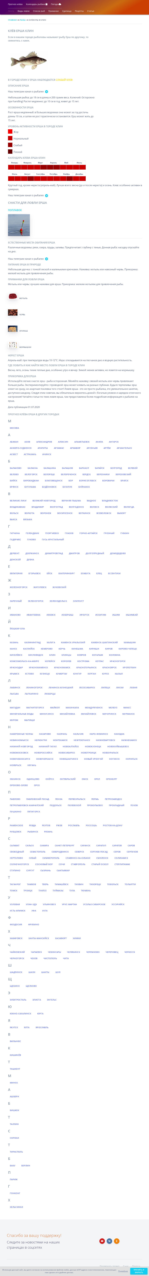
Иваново (15, 614)
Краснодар (16, 667)
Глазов (69, 533)
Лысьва (14, 693)
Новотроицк (88, 752)
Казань (14, 642)
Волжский (111, 507)
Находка (119, 734)
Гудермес (15, 539)
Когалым (97, 655)
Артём (107, 448)
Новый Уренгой (93, 759)
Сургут (30, 870)
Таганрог (15, 884)
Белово (14, 474)
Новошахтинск (69, 759)
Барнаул (84, 468)
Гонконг (15, 1193)
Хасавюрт (61, 938)
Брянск (14, 486)
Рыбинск (33, 831)
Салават (14, 845)
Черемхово (93, 952)
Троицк (28, 890)
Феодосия (16, 924)
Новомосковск (19, 752)
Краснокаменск (38, 667)
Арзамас (59, 448)
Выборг (121, 513)
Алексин (63, 441)
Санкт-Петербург (64, 845)
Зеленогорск (36, 601)
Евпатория (16, 573)
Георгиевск (52, 533)
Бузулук (67, 486)
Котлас (99, 661)
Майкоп (55, 707)
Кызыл (119, 673)
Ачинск (46, 454)
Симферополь (51, 858)
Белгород (116, 468)
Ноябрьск (15, 765)
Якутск (14, 1027)
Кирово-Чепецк (128, 648)
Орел (97, 779)
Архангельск (124, 448)
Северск (79, 851)
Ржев (59, 825)
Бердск (87, 474)
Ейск (49, 573)
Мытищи (29, 720)
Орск (37, 785)
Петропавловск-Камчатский (27, 805)
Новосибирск (66, 752)
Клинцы (66, 655)
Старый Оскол (100, 864)
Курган (92, 673)
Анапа (99, 441)
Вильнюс (15, 1041)
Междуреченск (94, 707)
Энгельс (52, 999)
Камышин (130, 642)
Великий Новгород (44, 500)
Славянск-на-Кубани (78, 858)
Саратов (117, 845)
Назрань (62, 734)
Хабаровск (16, 938)
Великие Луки (18, 500)
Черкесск (129, 952)
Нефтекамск (60, 740)
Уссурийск (118, 904)
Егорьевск (35, 573)
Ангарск (114, 441)
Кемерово (47, 648)
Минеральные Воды (22, 713)
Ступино (15, 870)
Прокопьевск (95, 805)
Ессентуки (114, 573)
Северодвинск (60, 851)
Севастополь (38, 851)
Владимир (38, 507)
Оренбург (111, 779)
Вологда (129, 507)
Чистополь (50, 958)
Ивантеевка (33, 614)
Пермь (95, 799)
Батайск (99, 468)
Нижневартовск (105, 740)
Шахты (45, 972)
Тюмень (86, 890)
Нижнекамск (129, 740)
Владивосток (110, 500)
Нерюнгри (41, 740)
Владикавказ (17, 507)
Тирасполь (16, 1151)
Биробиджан (31, 480)
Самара (44, 845)
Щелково (31, 986)
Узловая (15, 904)
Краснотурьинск (86, 667)
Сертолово (16, 858)
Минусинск (47, 713)
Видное (91, 500)
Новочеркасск (44, 759)
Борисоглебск (87, 480)
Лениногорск (34, 687)
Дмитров (74, 553)
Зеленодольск (58, 601)
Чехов (34, 958)
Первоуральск (77, 799)
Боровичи (108, 480)
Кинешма (77, 648)
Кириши (94, 648)
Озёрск (50, 779)
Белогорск (31, 474)
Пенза (58, 799)
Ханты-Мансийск (39, 938)
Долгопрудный (95, 553)
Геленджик (32, 533)
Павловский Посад (37, 799)
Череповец (112, 952)
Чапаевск (36, 952)
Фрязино (33, 924)
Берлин (25, 1165)
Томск (13, 890)
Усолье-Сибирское (94, 904)
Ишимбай (132, 614)
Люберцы (49, 693)
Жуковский (59, 587)
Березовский (123, 474)
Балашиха (50, 468)
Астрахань (30, 454)
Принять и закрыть (139, 1271)
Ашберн (14, 1096)
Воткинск (84, 513)
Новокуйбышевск (118, 746)
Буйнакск (84, 486)
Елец (99, 573)
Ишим (116, 614)
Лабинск (15, 687)
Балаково (16, 468)
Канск (13, 648)
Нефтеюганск (82, 740)
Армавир (75, 448)
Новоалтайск (71, 746)
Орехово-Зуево (19, 785)
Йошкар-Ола (17, 628)
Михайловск (88, 713)
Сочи (62, 864)
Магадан (15, 707)
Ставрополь (78, 864)
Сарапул (101, 845)
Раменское (16, 825)
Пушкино (15, 811)
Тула (72, 890)
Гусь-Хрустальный (53, 539)
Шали (32, 972)
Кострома (83, 661)
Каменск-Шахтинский (104, 642)
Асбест (14, 454)
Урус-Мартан (69, 904)
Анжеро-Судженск (21, 448)
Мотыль (23, 298)
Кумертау (61, 673)
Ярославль (42, 1027)
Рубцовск (15, 831)
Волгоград (56, 507)
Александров (44, 441)
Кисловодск (35, 655)
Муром (14, 720)
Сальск (29, 845)
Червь (22, 314)
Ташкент (15, 1068)
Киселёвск (16, 655)
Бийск (13, 480)
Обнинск (15, 779)
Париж (14, 1179)
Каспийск (29, 648)
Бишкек (14, 1110)
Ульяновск (49, 904)
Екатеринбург (66, 573)
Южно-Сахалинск (20, 1013)
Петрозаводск (113, 799)
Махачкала (72, 707)
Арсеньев (92, 448)
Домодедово (118, 553)
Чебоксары (54, 952)
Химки (77, 938)
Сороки (14, 1138)
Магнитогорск (35, 707)
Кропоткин (129, 667)
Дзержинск (32, 553)
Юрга (40, 1013)
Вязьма (27, 519)
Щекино (15, 986)
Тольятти (130, 884)
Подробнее (123, 1271)
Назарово (45, 734)
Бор (71, 480)
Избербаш (67, 614)
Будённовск (49, 486)
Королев (66, 661)
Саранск (85, 845)
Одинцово (33, 779)
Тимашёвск (61, 884)
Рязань (48, 831)
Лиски (120, 687)
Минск (14, 1082)
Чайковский (17, 952)
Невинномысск (19, 740)
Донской (15, 559)
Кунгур (77, 673)
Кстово (29, 673)
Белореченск (68, 474)
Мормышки (25, 347)
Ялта (26, 1027)
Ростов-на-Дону (112, 825)
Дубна (30, 559)
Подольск (56, 805)
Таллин (14, 1124)
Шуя (57, 972)
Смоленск (102, 858)
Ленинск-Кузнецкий (61, 687)
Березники (103, 474)
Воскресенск (65, 513)
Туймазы (58, 890)
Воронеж (45, 513)
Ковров (81, 655)
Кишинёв (15, 1055)
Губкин (124, 533)
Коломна (114, 655)
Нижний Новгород (21, 746)
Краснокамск (62, 667)
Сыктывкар (63, 870)
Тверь (45, 884)
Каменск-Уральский (73, 642)
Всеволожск (103, 513)
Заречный (16, 601)
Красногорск (118, 661)
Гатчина (15, 533)
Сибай (32, 858)
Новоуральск (110, 752)
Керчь (62, 648)
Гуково (31, 539)
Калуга (51, 642)
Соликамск (121, 858)
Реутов (46, 825)
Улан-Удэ (31, 904)
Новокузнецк (93, 746)
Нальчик (78, 734)
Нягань (32, 765)
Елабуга (85, 573)
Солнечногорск (19, 864)
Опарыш (23, 331)
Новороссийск (43, 752)
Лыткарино (31, 693)
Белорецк (49, 474)
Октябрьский (68, 779)
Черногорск (17, 958)
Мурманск (128, 713)
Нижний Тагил (48, 746)
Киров (109, 648)
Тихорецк (95, 884)
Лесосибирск (87, 687)
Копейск (50, 661)
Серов (117, 851)
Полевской (74, 805)
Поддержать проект (109, 1266)
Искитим (100, 614)
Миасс (127, 707)
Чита (66, 958)
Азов (27, 441)
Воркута (29, 513)
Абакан (14, 441)
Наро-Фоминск (99, 734)
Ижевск (51, 614)
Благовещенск (53, 480)
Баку (12, 1165)
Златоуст (78, 601)
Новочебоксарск (20, 759)
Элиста (36, 999)
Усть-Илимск (17, 910)
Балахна (33, 468)
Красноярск (109, 667)
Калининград (32, 642)
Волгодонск (76, 507)
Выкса (13, 519)
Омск (85, 779)
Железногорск (18, 587)
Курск (105, 673)
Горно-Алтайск (88, 533)
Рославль (74, 825)
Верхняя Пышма (71, 500)
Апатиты (43, 448)
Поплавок (15, 210)
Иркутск (84, 614)
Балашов (67, 468)
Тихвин (78, 884)
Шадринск (16, 972)
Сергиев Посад (99, 851)
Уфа (34, 910)
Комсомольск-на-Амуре (24, 661)
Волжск (94, 507)
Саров (131, 845)
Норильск (132, 759)
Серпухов (132, 851)
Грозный (109, 533)
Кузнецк (45, 673)
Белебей (133, 468)
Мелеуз (113, 707)
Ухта (44, 910)
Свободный (17, 851)
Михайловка (67, 713)
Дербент (14, 553)
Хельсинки (16, 1207)
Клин (52, 655)
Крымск (14, 673)
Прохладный (116, 805)
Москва (14, 428)
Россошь (91, 825)
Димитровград (54, 553)
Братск (124, 480)
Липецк (105, 687)
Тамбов (31, 884)
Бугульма (30, 486)
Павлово (15, 799)
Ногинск (114, 759)
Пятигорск (33, 811)
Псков (134, 805)
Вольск (14, 513)
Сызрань (45, 870)
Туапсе (43, 890)
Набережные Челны (21, 734)
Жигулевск (39, 587)
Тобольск (113, 884)
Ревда (32, 825)
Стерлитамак (122, 864)
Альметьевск (82, 441)
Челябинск (73, 952)
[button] (15, 4)
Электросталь (18, 999)
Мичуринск (109, 713)
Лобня (133, 687)
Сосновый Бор (44, 864)
